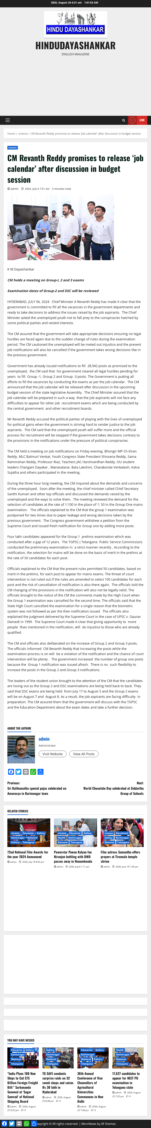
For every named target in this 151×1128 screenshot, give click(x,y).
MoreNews (88, 1124)
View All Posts (84, 754)
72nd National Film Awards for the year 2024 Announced (27, 854)
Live (142, 120)
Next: (113, 788)
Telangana (28, 842)
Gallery (41, 833)
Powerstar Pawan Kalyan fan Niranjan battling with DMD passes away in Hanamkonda (73, 857)
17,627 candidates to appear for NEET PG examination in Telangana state (126, 1080)
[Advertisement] (75, 84)
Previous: (36, 788)
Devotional (122, 833)
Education (28, 833)
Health (61, 837)
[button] (8, 120)
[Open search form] (123, 120)
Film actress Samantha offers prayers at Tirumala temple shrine (120, 857)
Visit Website (53, 754)
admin (15, 188)
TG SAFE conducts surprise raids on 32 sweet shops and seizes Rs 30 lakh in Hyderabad (57, 1082)
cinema (12, 147)
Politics (15, 842)
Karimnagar (17, 837)
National (32, 837)
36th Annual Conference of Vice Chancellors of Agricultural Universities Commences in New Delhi (90, 1087)
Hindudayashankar (75, 45)
